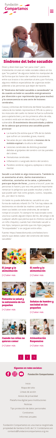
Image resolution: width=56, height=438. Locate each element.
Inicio (28, 383)
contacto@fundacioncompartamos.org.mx (28, 431)
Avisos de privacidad (28, 396)
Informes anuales (28, 416)
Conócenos (28, 412)
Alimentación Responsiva (38, 339)
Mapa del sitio (28, 387)
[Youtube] (21, 374)
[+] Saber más (8, 275)
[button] (51, 10)
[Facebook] (8, 374)
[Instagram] (14, 374)
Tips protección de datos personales (28, 408)
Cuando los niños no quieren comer (13, 339)
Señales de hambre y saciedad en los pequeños (42, 304)
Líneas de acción (28, 391)
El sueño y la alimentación (37, 269)
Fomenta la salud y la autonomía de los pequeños (13, 302)
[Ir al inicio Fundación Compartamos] (20, 9)
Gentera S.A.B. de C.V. (26, 428)
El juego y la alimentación (9, 269)
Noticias (28, 404)
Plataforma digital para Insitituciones (28, 400)
